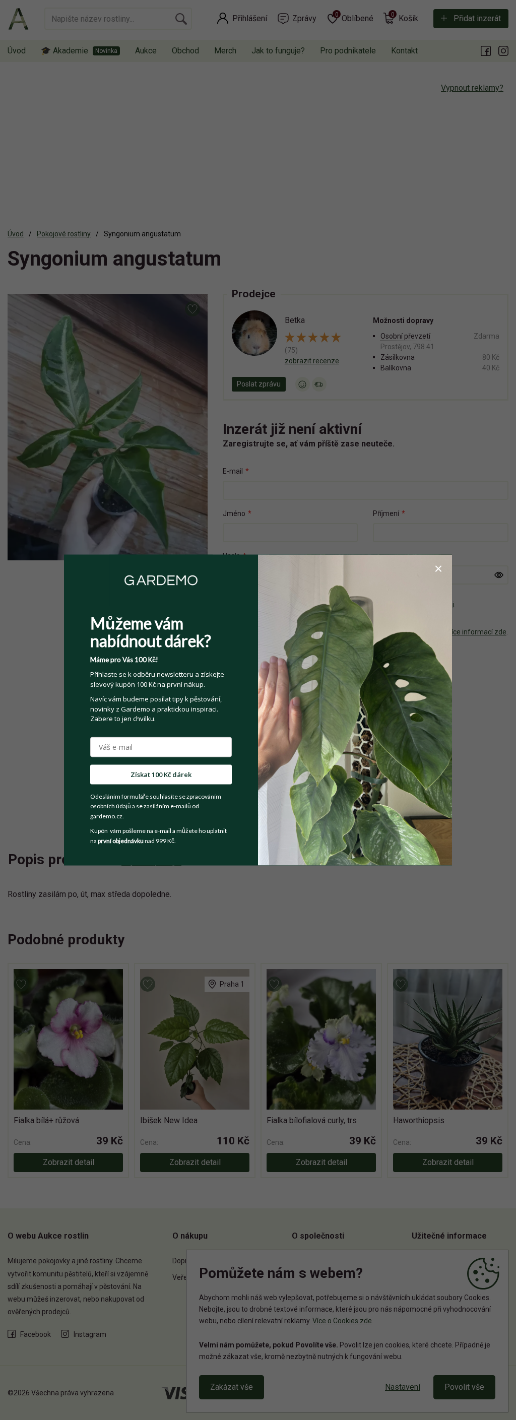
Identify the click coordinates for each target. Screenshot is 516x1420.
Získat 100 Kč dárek (161, 774)
